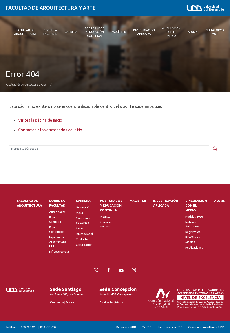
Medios (190, 241)
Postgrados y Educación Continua (111, 205)
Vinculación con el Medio (196, 205)
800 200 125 (28, 327)
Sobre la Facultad (57, 203)
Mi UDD (147, 327)
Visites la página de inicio (40, 120)
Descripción (83, 207)
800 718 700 (48, 327)
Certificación (84, 244)
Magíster (106, 216)
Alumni (220, 201)
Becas (80, 228)
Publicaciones (194, 247)
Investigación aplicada (165, 203)
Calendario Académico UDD (206, 327)
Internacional (84, 233)
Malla (79, 212)
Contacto (82, 239)
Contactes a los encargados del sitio (50, 130)
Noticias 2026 (194, 216)
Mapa (70, 302)
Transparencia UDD (170, 327)
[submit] (215, 148)
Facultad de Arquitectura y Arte (50, 8)
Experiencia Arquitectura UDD (57, 241)
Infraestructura (59, 251)
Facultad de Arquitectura (29, 203)
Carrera (83, 201)
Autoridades (57, 211)
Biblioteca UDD (126, 327)
